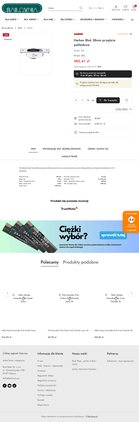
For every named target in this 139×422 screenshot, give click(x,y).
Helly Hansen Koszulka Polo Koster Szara (19, 330)
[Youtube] (9, 386)
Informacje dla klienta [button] (50, 354)
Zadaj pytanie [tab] (69, 156)
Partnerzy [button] (112, 354)
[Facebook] (5, 386)
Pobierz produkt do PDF (89, 132)
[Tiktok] (14, 386)
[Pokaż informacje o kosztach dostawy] (104, 123)
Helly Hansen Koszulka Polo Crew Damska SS (113, 330)
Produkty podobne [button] (80, 262)
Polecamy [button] (50, 262)
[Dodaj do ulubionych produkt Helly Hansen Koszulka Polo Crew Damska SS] (134, 273)
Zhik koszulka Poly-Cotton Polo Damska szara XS (68, 330)
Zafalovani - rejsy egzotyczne (120, 361)
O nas (40, 361)
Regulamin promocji (46, 380)
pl (90, 8)
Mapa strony (43, 404)
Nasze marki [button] (79, 354)
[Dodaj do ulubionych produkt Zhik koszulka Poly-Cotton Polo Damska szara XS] (88, 273)
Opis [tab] (33, 148)
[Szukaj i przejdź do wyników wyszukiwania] (81, 8)
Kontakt (40, 400)
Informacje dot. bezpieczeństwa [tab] (62, 148)
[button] (132, 20)
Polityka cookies (45, 395)
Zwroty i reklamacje (46, 390)
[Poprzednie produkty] (7, 293)
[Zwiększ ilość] (88, 100)
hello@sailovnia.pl (11, 378)
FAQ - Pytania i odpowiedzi (50, 365)
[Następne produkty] (131, 293)
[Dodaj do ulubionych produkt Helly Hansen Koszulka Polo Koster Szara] (42, 273)
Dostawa (41, 370)
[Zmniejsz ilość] (76, 100)
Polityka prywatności (46, 385)
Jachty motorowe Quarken (84, 369)
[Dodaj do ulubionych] (126, 100)
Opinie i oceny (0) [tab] (98, 148)
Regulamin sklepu (45, 375)
